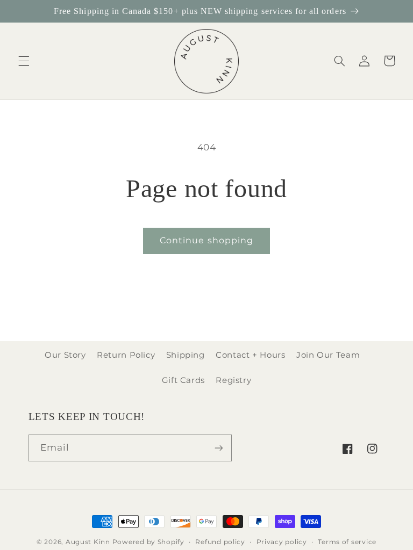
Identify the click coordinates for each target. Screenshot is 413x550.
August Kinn (88, 542)
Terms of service (347, 542)
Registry (233, 380)
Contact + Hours (250, 355)
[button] (23, 60)
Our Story (65, 355)
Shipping (185, 355)
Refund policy (220, 542)
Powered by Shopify (148, 542)
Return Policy (126, 355)
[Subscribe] (218, 448)
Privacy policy (282, 542)
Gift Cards (183, 380)
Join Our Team (328, 355)
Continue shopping (206, 240)
